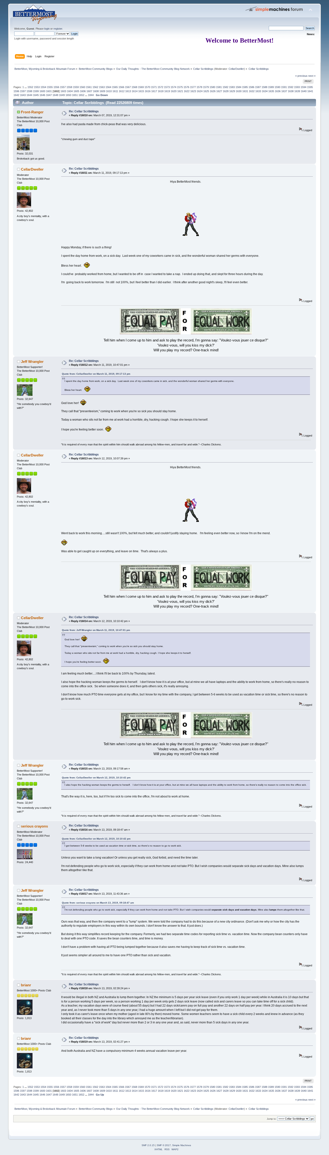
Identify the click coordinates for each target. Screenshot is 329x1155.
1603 (63, 91)
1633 (258, 91)
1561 (89, 87)
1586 (251, 87)
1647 (49, 95)
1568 (134, 87)
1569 (141, 87)
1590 (277, 87)
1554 (43, 87)
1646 (42, 95)
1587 (258, 87)
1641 (310, 91)
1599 (36, 91)
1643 (23, 95)
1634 (265, 91)
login (47, 28)
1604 (70, 91)
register (57, 28)
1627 (219, 91)
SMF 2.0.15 (148, 1145)
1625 (206, 91)
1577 (193, 87)
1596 (16, 91)
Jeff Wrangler (32, 361)
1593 (297, 87)
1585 (245, 87)
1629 (232, 91)
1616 (148, 91)
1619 (167, 91)
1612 (122, 91)
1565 (115, 87)
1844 (91, 95)
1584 (238, 87)
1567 (128, 87)
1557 (63, 87)
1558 (69, 87)
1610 (109, 91)
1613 (128, 91)
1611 (115, 91)
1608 (96, 91)
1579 (206, 87)
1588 (264, 87)
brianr (26, 985)
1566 (121, 87)
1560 (82, 87)
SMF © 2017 (164, 1145)
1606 (83, 91)
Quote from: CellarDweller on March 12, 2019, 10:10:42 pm (96, 777)
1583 (232, 87)
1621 (180, 91)
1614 (135, 91)
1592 (290, 87)
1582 (225, 87)
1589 (271, 87)
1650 (68, 95)
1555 (50, 87)
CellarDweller (236, 68)
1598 (29, 91)
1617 (154, 91)
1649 (62, 95)
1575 (180, 87)
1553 (37, 87)
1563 (102, 87)
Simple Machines (181, 1145)
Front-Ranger (32, 112)
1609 (102, 91)
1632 (252, 91)
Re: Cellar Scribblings (84, 111)
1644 (29, 95)
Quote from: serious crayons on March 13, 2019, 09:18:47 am (98, 902)
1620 (174, 91)
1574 (173, 87)
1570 (147, 87)
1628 (226, 91)
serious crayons (34, 826)
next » (312, 75)
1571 (154, 87)
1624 (200, 91)
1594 (303, 87)
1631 (245, 91)
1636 (278, 91)
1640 (304, 91)
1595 (310, 87)
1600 (42, 91)
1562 (95, 87)
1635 (271, 91)
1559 (76, 87)
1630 (239, 91)
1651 (75, 95)
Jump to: (271, 1118)
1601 (49, 91)
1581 (219, 87)
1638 (291, 91)
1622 (187, 91)
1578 (199, 87)
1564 (108, 87)
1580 (212, 87)
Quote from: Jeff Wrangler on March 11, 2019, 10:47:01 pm (96, 630)
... (26, 87)
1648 (55, 95)
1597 (23, 91)
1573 (167, 87)
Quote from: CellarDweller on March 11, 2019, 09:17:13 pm (96, 373)
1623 (193, 91)
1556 (56, 87)
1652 (81, 95)
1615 (141, 91)
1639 (297, 91)
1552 (30, 87)
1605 (76, 91)
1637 (284, 91)
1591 (284, 87)
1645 (36, 95)
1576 (186, 87)
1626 (213, 91)
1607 (89, 91)
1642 (16, 95)
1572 (160, 87)
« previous (301, 75)
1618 (161, 91)
